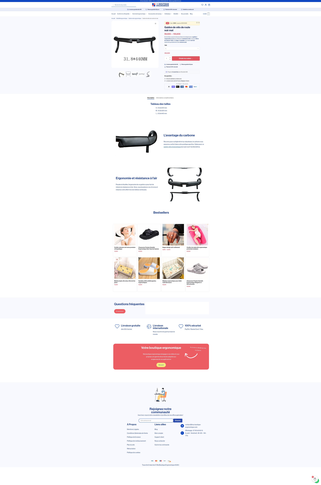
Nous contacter (160, 441)
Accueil (113, 18)
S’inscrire (178, 420)
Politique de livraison (134, 437)
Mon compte (206, 4)
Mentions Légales (133, 429)
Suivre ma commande (162, 445)
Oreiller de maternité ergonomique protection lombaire (197, 248)
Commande (209, 4)
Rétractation (131, 449)
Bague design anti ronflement (171, 247)
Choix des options (149, 254)
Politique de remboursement (136, 441)
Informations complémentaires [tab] (165, 98)
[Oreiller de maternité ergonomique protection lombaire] (197, 234)
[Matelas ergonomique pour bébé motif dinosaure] (173, 268)
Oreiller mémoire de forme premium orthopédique (124, 248)
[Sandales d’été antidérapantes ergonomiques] (149, 268)
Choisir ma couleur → (186, 58)
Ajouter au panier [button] (125, 254)
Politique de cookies (133, 452)
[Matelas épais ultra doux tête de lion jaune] (125, 268)
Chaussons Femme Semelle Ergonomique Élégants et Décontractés (195, 282)
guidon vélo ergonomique (172, 147)
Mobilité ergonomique (121, 18)
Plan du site (131, 445)
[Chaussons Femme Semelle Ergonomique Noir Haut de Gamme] (149, 234)
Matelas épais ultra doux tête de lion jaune (124, 281)
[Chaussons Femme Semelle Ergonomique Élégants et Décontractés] (197, 268)
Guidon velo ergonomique (135, 18)
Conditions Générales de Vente (137, 433)
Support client (202, 4)
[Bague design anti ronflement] (173, 234)
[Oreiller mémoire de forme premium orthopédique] (125, 234)
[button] (155, 23)
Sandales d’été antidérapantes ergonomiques (147, 281)
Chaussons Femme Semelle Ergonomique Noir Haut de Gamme (148, 248)
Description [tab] (150, 98)
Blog (156, 429)
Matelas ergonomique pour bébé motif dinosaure (172, 281)
